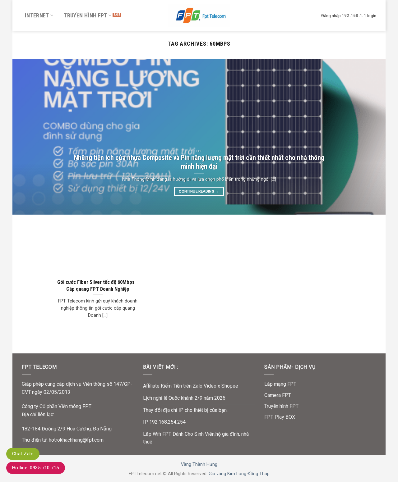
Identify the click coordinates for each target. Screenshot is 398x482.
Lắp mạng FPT (280, 384)
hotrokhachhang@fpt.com (76, 440)
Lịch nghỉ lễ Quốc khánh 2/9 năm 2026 (184, 398)
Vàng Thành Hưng (199, 464)
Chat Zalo (23, 454)
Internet (37, 15)
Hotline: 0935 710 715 (35, 468)
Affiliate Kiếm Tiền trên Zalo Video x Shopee (190, 386)
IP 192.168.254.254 (164, 422)
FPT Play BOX (279, 417)
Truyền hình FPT (85, 15)
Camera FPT (277, 395)
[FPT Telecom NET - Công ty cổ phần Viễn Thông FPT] (199, 15)
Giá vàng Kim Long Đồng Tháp (239, 473)
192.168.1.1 (354, 15)
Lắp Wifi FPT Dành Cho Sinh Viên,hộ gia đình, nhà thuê (196, 438)
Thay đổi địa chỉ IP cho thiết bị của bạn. (185, 410)
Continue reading (199, 191)
